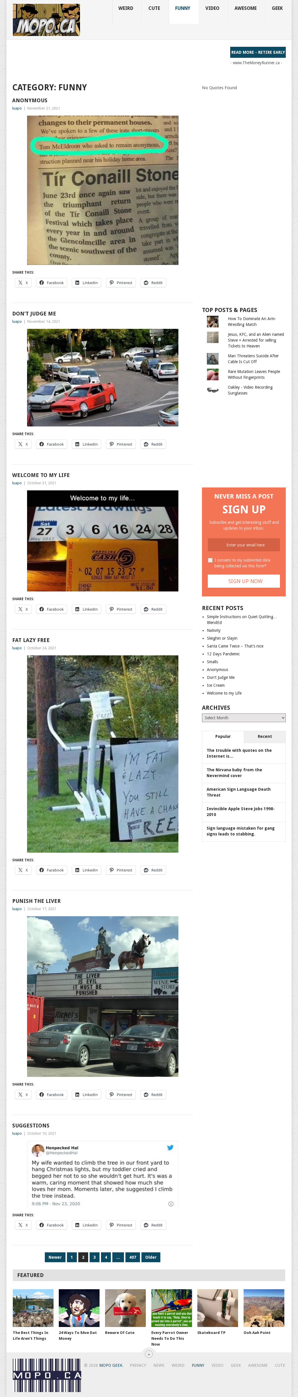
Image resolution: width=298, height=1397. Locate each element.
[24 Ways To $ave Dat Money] (79, 1308)
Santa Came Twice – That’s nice (235, 646)
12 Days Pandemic (223, 654)
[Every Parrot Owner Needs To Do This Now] (171, 1308)
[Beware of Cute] (125, 1308)
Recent (265, 736)
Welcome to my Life (41, 475)
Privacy (138, 1365)
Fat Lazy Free (31, 640)
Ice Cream (216, 685)
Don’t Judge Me (34, 314)
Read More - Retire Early (258, 52)
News (158, 1365)
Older (151, 1257)
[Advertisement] (118, 60)
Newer (55, 1257)
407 (132, 1257)
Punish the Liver (36, 901)
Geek (277, 8)
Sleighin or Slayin (222, 638)
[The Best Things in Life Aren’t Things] (33, 1308)
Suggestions (30, 1125)
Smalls (212, 661)
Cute (154, 8)
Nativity (214, 630)
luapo (17, 108)
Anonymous (29, 100)
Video (212, 8)
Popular (223, 736)
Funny (182, 8)
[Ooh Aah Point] (264, 1308)
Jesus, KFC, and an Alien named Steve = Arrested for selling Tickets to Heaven (256, 340)
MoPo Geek (111, 1365)
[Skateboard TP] (217, 1308)
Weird (125, 8)
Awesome (246, 8)
